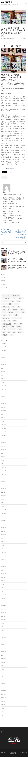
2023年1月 (3, 495)
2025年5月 (3, 396)
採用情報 (3, 280)
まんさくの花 (6, 298)
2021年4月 (3, 570)
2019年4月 (3, 655)
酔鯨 (14, 332)
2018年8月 (3, 683)
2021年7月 (3, 559)
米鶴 (20, 329)
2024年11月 (4, 417)
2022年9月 (3, 509)
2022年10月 (4, 506)
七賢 (13, 301)
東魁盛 (14, 320)
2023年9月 (3, 467)
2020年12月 (4, 584)
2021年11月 (4, 545)
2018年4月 (3, 697)
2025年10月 (4, 378)
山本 (15, 315)
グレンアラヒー (5, 301)
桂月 (15, 323)
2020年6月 (3, 605)
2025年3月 (3, 403)
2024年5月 (3, 439)
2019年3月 (3, 658)
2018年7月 (3, 687)
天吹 (23, 312)
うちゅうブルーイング (11, 295)
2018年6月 (3, 690)
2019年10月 (4, 633)
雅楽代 (20, 332)
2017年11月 (4, 715)
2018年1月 (3, 708)
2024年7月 (3, 432)
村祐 (9, 320)
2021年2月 (3, 577)
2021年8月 (3, 556)
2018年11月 (4, 672)
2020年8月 (3, 598)
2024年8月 (3, 428)
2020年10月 (4, 591)
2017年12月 (4, 711)
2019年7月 (3, 644)
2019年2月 (3, 662)
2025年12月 (4, 371)
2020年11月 (4, 587)
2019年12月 (4, 626)
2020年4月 (3, 612)
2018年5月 (3, 694)
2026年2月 (3, 364)
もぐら (4, 177)
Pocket (10, 172)
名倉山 (4, 312)
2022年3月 (3, 531)
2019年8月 (3, 641)
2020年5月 (3, 609)
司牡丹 (21, 309)
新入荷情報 (23, 38)
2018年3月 (3, 701)
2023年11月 (4, 460)
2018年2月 (3, 704)
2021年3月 (3, 573)
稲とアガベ (11, 329)
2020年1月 (3, 623)
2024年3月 (3, 446)
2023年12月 (4, 456)
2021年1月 (3, 580)
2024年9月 (3, 424)
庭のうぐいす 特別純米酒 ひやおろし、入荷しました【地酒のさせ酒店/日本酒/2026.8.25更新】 (17, 267)
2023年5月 (3, 481)
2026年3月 (3, 361)
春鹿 (4, 320)
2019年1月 (3, 665)
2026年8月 (3, 343)
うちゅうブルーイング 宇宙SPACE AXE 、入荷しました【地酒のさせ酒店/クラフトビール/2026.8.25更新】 (17, 260)
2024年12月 (4, 414)
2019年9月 (3, 637)
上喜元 (18, 301)
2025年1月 (3, 410)
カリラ (14, 298)
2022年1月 (3, 538)
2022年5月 (3, 524)
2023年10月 (4, 463)
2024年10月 (4, 421)
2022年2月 (3, 534)
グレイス (21, 298)
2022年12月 (4, 499)
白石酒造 (19, 326)
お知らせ (3, 277)
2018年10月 (4, 676)
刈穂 (13, 306)
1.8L (15, 168)
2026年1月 (3, 368)
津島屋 (5, 326)
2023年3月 (3, 488)
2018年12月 (4, 669)
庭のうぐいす (6, 318)
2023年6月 (3, 478)
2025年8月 (3, 385)
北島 (4, 309)
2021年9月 (3, 552)
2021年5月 (3, 566)
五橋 (10, 304)
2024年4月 (3, 442)
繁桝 (9, 332)
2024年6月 (3, 435)
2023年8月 (3, 470)
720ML (11, 168)
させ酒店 (4, 38)
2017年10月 (4, 719)
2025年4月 (3, 400)
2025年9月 (3, 382)
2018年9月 (3, 680)
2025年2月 (3, 407)
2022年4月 (3, 527)
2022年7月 (3, 517)
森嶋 (21, 323)
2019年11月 (4, 630)
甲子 (12, 326)
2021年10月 (4, 548)
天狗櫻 (4, 315)
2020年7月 (3, 602)
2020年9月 (3, 595)
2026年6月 (3, 350)
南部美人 (15, 309)
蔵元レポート (4, 287)
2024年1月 (3, 453)
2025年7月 (3, 389)
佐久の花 (6, 307)
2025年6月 (3, 393)
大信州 (11, 312)
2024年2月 (3, 449)
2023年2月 (3, 492)
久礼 (4, 304)
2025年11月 (4, 375)
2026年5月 (3, 354)
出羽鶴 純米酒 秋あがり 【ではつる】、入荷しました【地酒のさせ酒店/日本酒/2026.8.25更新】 (17, 252)
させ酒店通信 (6, 2)
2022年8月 (3, 513)
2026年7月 (3, 346)
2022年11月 (4, 502)
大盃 (17, 312)
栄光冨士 (7, 324)
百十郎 (4, 329)
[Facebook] (1, 731)
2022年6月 (3, 520)
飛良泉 (5, 335)
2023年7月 (3, 474)
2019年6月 (3, 648)
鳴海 (11, 335)
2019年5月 (3, 651)
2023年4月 (3, 485)
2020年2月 (3, 619)
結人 (4, 332)
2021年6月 (3, 563)
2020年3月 (3, 616)
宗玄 (9, 315)
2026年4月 (3, 357)
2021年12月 (4, 541)
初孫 (19, 306)
